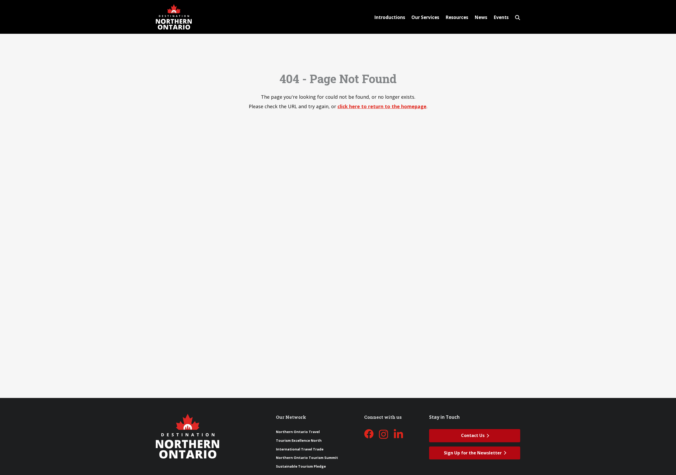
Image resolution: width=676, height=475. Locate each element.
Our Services (425, 17)
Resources (456, 17)
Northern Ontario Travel (298, 431)
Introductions (389, 17)
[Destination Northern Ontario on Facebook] (369, 434)
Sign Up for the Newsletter (473, 453)
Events (501, 17)
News (481, 17)
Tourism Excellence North (299, 440)
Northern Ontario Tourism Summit (307, 457)
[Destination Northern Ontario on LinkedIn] (398, 434)
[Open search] (517, 17)
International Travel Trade (299, 449)
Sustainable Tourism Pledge (301, 466)
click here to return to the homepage (381, 106)
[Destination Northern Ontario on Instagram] (383, 434)
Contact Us (473, 435)
